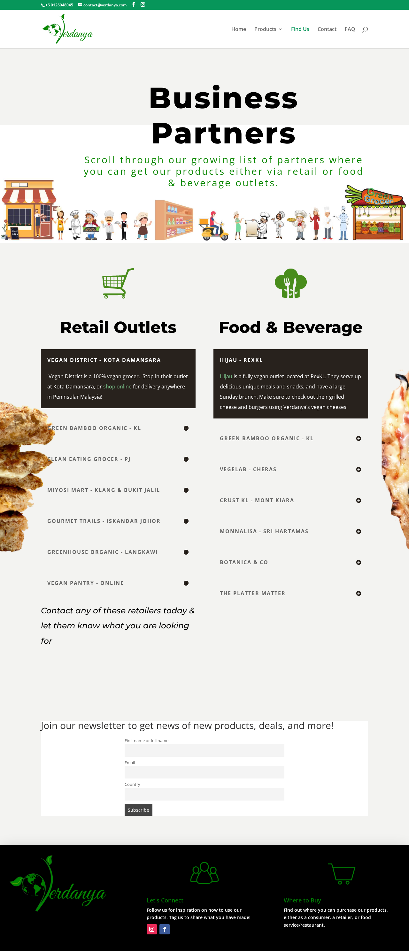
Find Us (300, 30)
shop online (117, 386)
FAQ (350, 30)
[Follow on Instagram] (152, 929)
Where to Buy (302, 900)
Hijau (226, 376)
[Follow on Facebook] (164, 929)
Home (238, 30)
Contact (327, 30)
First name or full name (146, 740)
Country (132, 784)
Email (130, 762)
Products (265, 30)
